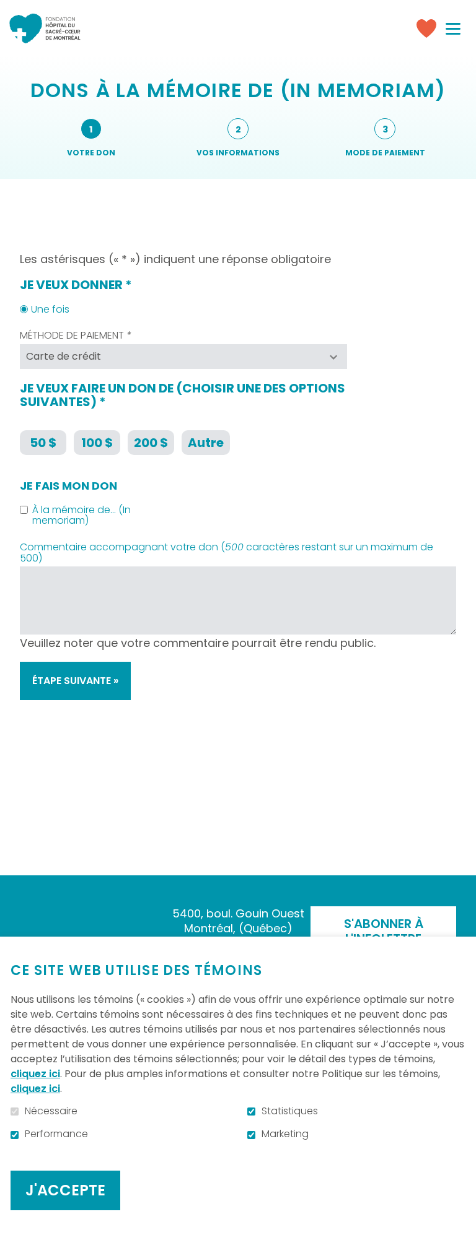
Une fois (50, 309)
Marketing (285, 1134)
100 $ (97, 442)
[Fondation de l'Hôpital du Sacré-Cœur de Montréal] (45, 28)
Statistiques (290, 1111)
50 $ (43, 442)
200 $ (151, 442)
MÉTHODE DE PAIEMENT (102, 335)
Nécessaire (51, 1111)
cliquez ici (35, 1074)
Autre (206, 442)
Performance (56, 1134)
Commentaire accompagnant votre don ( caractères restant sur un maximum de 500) (226, 552)
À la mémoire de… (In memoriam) (81, 515)
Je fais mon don (68, 486)
